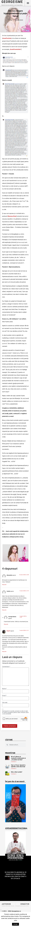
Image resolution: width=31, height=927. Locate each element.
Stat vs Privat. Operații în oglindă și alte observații (18, 765)
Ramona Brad (12, 216)
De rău (10, 20)
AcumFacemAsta (15, 49)
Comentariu (6, 666)
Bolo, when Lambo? (16, 772)
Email (4, 695)
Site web (4, 702)
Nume (4, 688)
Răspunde (4, 584)
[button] (28, 3)
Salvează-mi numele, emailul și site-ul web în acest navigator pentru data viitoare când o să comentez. (15, 712)
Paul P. (8, 631)
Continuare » (14, 761)
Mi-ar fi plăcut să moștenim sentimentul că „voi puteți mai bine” (18, 758)
